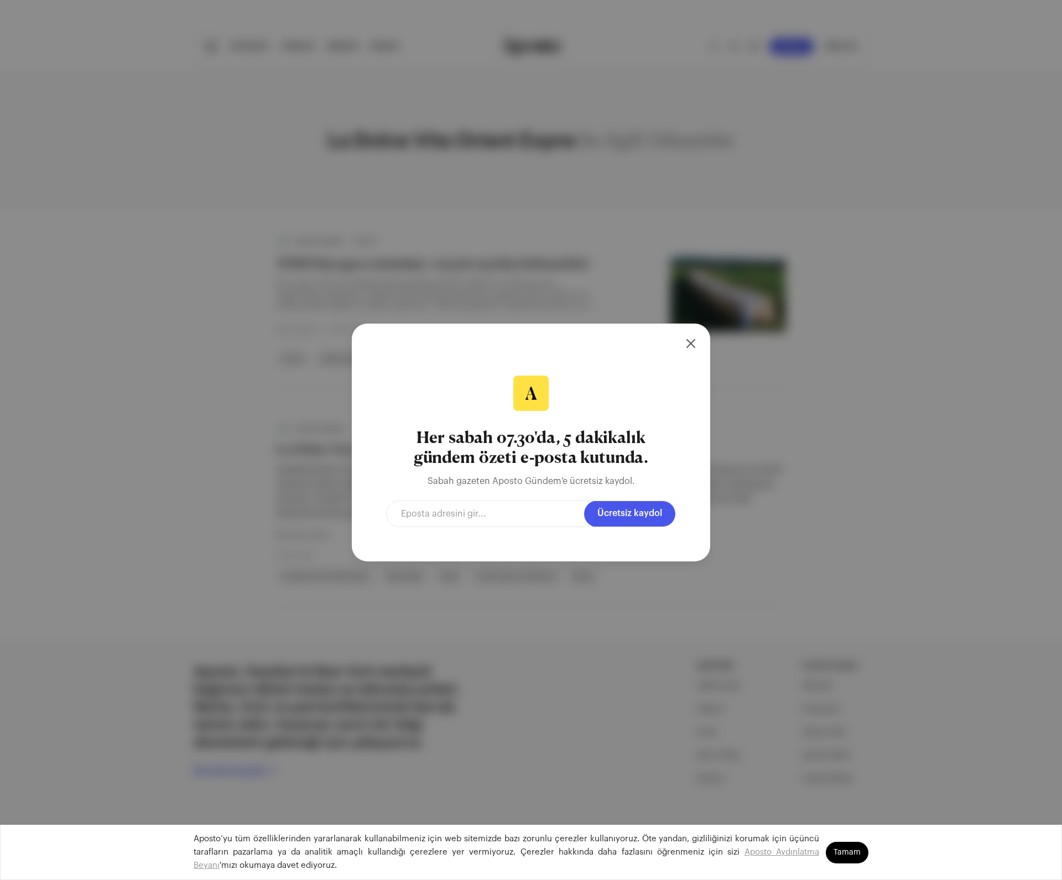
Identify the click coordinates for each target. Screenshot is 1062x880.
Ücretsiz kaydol (629, 513)
